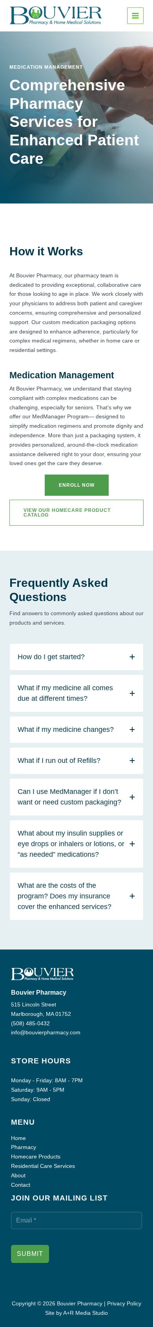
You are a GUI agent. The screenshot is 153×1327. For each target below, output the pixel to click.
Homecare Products (35, 1156)
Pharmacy (23, 1147)
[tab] (76, 657)
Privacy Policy (124, 1303)
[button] (77, 485)
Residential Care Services (43, 1166)
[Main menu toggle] (135, 15)
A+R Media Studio (85, 1313)
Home (18, 1138)
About (18, 1175)
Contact (20, 1185)
